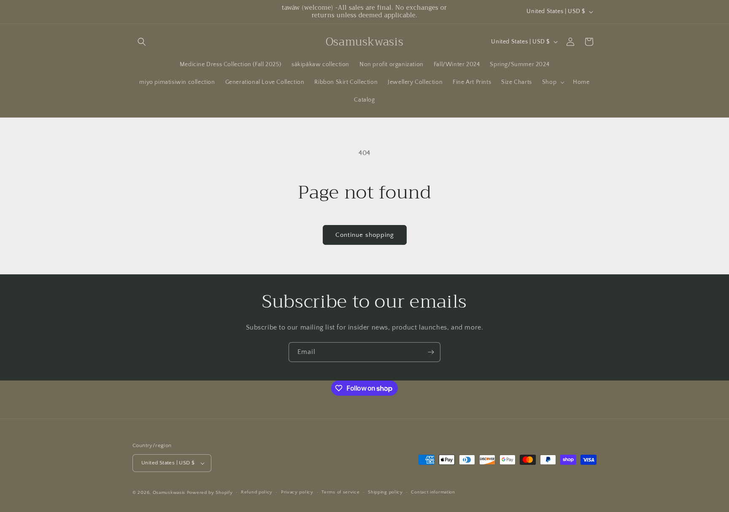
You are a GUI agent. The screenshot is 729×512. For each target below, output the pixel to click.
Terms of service (340, 492)
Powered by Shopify (210, 492)
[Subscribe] (430, 352)
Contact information (433, 492)
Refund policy (257, 492)
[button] (141, 41)
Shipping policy (385, 492)
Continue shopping (364, 235)
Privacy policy (297, 492)
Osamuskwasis (169, 492)
